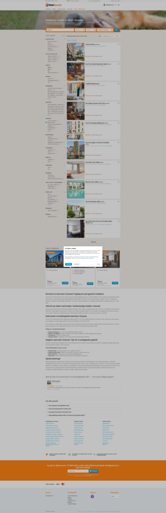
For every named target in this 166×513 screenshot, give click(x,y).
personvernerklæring (82, 258)
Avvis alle (76, 264)
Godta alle (68, 264)
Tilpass (98, 264)
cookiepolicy (91, 258)
